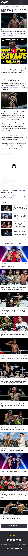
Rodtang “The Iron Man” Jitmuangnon (10, 33)
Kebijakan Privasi (9, 548)
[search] (21, 2)
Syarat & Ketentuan (18, 548)
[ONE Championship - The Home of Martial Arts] (4, 2)
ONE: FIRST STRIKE (18, 87)
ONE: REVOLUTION (16, 67)
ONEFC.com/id (22, 190)
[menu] (25, 2)
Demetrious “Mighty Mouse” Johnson (13, 117)
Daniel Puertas (4, 87)
